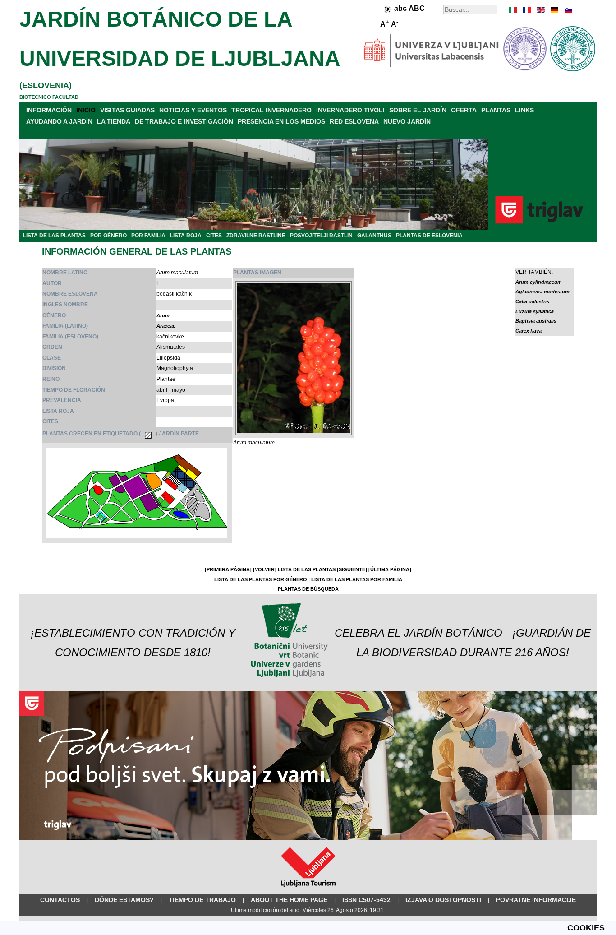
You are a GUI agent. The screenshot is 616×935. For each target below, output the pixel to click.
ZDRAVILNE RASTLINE (255, 235)
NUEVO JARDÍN (407, 121)
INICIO (86, 110)
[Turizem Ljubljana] (308, 889)
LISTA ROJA (186, 235)
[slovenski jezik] (567, 10)
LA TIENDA (113, 121)
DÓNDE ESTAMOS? (124, 899)
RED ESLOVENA (354, 121)
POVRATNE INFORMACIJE (536, 899)
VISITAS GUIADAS (127, 110)
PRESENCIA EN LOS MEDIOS (281, 121)
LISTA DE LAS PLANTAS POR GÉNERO (260, 579)
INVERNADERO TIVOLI (350, 110)
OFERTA (464, 110)
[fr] (526, 10)
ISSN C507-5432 (366, 899)
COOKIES (586, 927)
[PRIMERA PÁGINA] (228, 569)
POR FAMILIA (148, 235)
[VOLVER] (264, 569)
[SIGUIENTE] (352, 569)
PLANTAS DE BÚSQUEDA (308, 589)
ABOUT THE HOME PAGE (289, 899)
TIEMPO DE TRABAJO (202, 899)
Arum (163, 315)
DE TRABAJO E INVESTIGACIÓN (184, 121)
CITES (214, 235)
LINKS (524, 110)
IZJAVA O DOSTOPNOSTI (443, 899)
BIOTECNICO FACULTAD (48, 97)
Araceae (165, 326)
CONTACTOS (60, 899)
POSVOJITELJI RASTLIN (321, 235)
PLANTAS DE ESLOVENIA (429, 235)
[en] (540, 10)
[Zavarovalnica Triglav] (308, 838)
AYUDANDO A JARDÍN (59, 121)
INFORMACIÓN (49, 110)
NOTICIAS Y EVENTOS (193, 110)
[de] (553, 10)
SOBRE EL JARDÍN (417, 110)
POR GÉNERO (108, 235)
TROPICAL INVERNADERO (271, 110)
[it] (513, 10)
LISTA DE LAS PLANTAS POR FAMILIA (356, 579)
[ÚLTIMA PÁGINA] (389, 569)
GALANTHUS (374, 235)
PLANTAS (495, 110)
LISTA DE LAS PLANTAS (54, 235)
